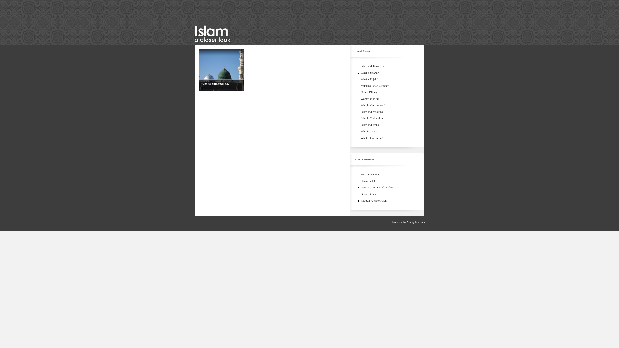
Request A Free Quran (374, 200)
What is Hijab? (369, 79)
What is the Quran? (372, 138)
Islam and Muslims (372, 112)
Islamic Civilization (372, 118)
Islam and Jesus (370, 125)
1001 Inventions (370, 174)
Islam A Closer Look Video (377, 187)
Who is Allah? (369, 131)
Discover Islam (369, 181)
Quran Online (368, 194)
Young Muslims (416, 222)
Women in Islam (370, 99)
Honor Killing (369, 92)
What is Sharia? (370, 72)
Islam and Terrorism (372, 66)
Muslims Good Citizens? (375, 85)
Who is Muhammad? (215, 83)
